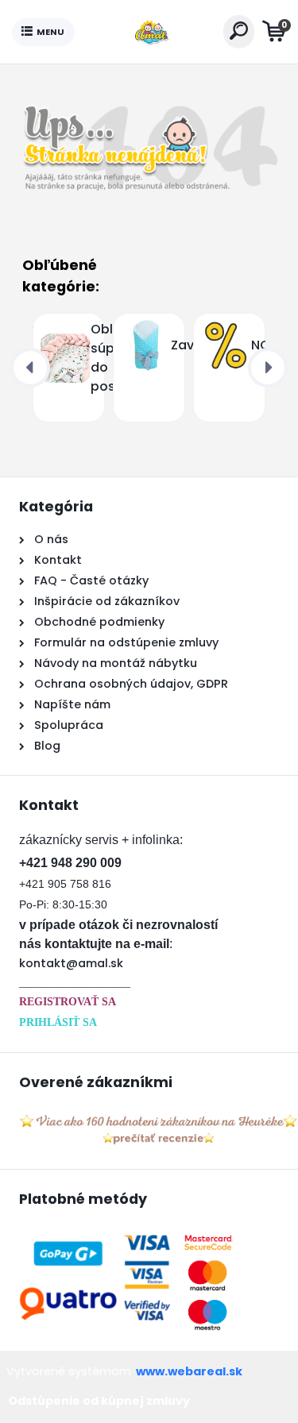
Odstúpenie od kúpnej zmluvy (99, 1401)
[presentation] (30, 368)
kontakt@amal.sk (71, 963)
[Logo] (148, 32)
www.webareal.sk (189, 1371)
